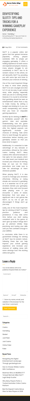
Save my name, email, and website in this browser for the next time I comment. (13, 302)
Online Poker (6, 345)
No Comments (23, 47)
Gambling (6, 331)
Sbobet (5, 334)
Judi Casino (6, 341)
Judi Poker (6, 338)
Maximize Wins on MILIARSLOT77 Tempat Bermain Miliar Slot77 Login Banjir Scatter (13, 375)
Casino (5, 327)
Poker (4, 349)
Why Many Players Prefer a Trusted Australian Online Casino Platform (14, 383)
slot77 (24, 117)
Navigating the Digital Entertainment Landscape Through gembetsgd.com (11, 361)
